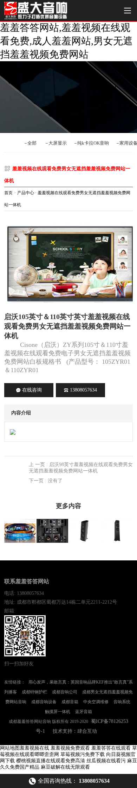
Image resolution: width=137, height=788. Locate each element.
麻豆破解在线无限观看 (65, 767)
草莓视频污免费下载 (82, 754)
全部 (32, 143)
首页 (8, 192)
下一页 (46, 480)
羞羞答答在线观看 (111, 748)
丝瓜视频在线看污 (106, 760)
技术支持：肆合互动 (75, 731)
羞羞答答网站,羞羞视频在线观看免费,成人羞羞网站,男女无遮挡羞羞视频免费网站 (66, 41)
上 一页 (81, 468)
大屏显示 (57, 143)
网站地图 (10, 748)
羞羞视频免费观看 (70, 748)
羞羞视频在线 (34, 748)
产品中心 (25, 192)
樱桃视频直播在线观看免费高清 (50, 760)
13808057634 (83, 390)
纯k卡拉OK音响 (93, 143)
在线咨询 (32, 390)
